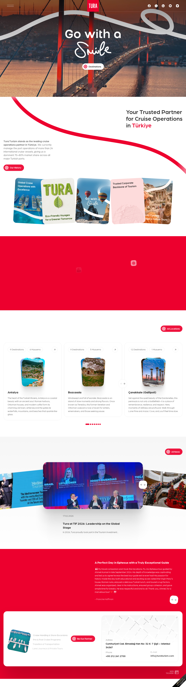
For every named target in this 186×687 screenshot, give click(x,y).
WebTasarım (170, 672)
